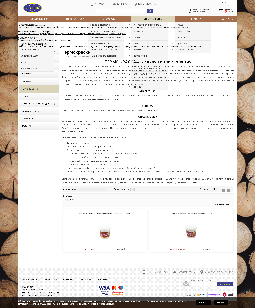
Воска (23, 62)
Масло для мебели (30, 49)
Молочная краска (29, 56)
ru (226, 2)
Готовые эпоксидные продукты (106, 37)
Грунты (137, 43)
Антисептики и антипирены (148, 25)
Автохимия (139, 31)
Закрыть (221, 302)
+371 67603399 (101, 4)
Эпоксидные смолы (100, 25)
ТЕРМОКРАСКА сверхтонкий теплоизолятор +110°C (191, 213)
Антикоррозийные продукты (38, 103)
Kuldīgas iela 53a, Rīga (147, 4)
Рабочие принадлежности (103, 56)
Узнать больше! (106, 304)
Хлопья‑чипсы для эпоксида (104, 49)
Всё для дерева (39, 18)
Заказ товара (183, 31)
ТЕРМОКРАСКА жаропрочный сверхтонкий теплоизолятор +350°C (104, 213)
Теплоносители (74, 18)
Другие (137, 87)
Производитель (121, 189)
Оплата (181, 37)
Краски (137, 49)
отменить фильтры (224, 204)
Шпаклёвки (29, 118)
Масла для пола (29, 37)
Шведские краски (29, 68)
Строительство (152, 18)
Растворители (30, 111)
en (230, 2)
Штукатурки (140, 37)
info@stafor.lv (123, 4)
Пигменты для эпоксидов (103, 31)
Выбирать (204, 302)
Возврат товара (185, 49)
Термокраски (140, 56)
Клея (25, 96)
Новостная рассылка (201, 280)
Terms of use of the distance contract (38, 295)
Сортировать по (71, 189)
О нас (180, 25)
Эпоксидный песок (99, 43)
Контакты (228, 18)
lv (222, 2)
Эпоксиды (109, 18)
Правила (196, 18)
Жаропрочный (71, 200)
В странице (205, 189)
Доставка (182, 43)
